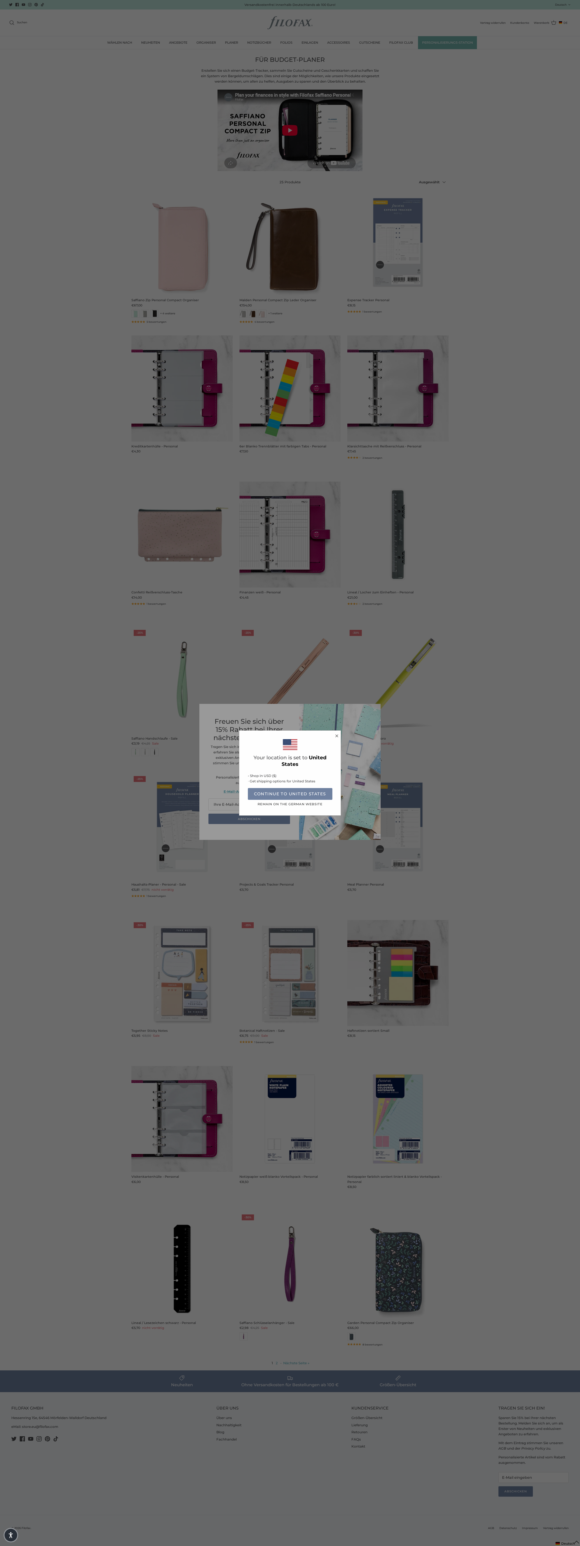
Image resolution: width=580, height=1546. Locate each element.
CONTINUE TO (290, 793)
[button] (11, 1535)
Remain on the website (290, 804)
